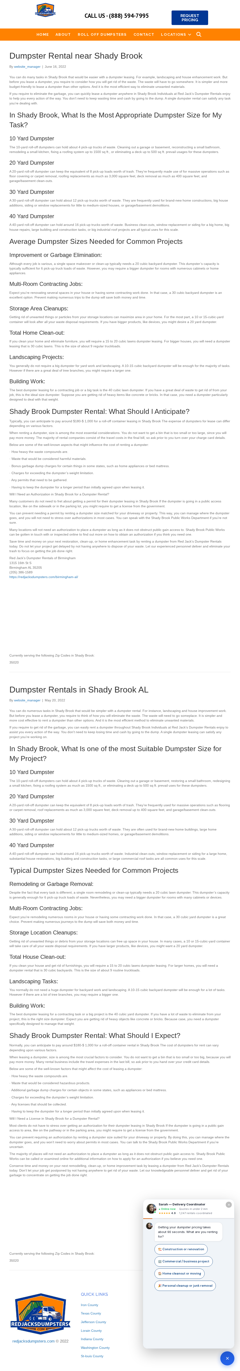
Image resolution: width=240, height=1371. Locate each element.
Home (43, 34)
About (63, 34)
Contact (144, 34)
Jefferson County (93, 1322)
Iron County (89, 1305)
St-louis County (92, 1356)
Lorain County (91, 1330)
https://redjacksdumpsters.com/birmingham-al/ (43, 577)
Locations (173, 34)
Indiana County (92, 1339)
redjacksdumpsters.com (33, 1341)
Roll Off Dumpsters (102, 34)
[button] (189, 34)
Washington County (95, 1348)
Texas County (91, 1313)
